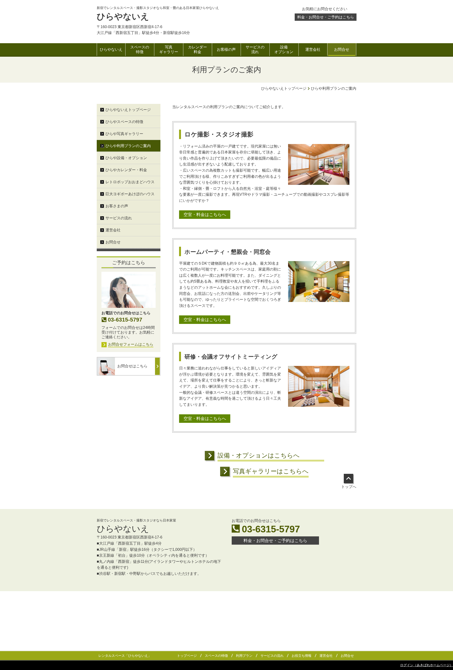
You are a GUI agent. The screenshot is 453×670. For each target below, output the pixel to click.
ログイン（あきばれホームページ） (426, 665)
